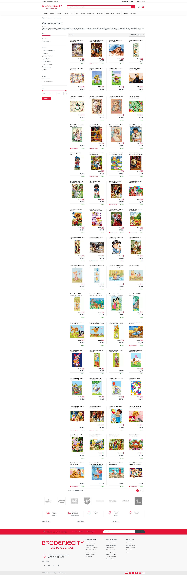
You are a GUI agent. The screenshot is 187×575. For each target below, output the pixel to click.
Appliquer (46, 98)
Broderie (52, 13)
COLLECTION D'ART (49, 50)
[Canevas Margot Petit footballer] (97, 191)
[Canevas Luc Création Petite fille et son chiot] (116, 106)
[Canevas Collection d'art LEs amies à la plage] (116, 472)
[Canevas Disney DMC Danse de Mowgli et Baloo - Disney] (97, 303)
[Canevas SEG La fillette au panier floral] (136, 247)
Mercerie (118, 13)
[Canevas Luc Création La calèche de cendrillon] (136, 444)
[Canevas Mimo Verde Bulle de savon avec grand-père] (97, 50)
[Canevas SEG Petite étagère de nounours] (77, 50)
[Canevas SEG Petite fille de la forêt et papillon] (77, 134)
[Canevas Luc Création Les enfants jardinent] (97, 444)
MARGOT (46, 58)
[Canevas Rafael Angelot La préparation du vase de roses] (77, 191)
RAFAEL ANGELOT (49, 64)
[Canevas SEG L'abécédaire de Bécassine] (77, 106)
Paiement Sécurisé (110, 558)
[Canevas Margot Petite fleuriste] (77, 163)
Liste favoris (129, 549)
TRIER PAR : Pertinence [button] (136, 34)
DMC (46, 53)
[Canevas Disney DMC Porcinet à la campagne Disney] (77, 275)
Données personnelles (111, 552)
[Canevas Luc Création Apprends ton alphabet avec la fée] (97, 219)
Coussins (83, 13)
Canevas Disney (48, 81)
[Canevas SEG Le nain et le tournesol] (77, 219)
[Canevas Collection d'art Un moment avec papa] (116, 78)
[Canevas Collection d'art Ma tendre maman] (97, 78)
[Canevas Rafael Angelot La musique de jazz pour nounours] (136, 163)
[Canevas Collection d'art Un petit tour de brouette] (77, 388)
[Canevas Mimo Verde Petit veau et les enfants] (116, 191)
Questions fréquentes (111, 545)
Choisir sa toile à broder (91, 549)
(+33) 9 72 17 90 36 (56, 557)
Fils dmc (66, 13)
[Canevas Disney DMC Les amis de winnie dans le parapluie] (116, 275)
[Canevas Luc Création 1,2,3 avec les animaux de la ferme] (116, 163)
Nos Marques (89, 556)
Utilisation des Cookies (111, 554)
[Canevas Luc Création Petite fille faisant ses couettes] (116, 134)
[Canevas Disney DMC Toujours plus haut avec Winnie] (97, 275)
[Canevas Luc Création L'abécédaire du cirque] (136, 106)
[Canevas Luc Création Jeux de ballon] (116, 416)
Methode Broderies (90, 545)
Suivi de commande (130, 545)
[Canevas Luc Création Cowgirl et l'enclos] (77, 247)
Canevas (45, 13)
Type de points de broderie (92, 547)
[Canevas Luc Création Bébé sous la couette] (116, 50)
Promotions (125, 13)
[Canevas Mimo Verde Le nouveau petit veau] (97, 416)
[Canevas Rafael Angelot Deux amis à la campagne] (97, 163)
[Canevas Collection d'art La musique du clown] (116, 360)
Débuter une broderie (90, 552)
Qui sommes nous (110, 547)
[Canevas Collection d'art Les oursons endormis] (77, 416)
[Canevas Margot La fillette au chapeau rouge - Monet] (116, 219)
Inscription (139, 531)
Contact (128, 552)
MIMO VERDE (47, 61)
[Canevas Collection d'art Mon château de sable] (77, 472)
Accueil (43, 17)
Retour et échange (110, 549)
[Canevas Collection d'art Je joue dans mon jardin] (136, 360)
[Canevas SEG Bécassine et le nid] (136, 50)
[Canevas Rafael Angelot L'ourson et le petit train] (97, 134)
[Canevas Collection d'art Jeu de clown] (97, 360)
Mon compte (129, 542)
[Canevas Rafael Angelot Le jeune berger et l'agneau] (136, 134)
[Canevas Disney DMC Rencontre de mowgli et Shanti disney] (116, 303)
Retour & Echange (130, 547)
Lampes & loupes (110, 13)
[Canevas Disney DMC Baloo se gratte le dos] (136, 303)
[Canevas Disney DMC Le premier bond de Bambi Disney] (97, 332)
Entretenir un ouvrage (91, 542)
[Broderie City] (52, 7)
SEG (45, 69)
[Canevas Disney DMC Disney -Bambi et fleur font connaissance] (77, 332)
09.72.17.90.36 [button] (141, 1)
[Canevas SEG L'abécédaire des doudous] (77, 78)
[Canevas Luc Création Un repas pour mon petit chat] (136, 416)
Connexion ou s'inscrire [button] (127, 1)
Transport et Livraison (111, 556)
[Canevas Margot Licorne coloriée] (136, 388)
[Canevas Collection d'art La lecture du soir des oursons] (136, 472)
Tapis (77, 13)
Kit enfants (59, 13)
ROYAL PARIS (47, 67)
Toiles (71, 13)
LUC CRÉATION (48, 56)
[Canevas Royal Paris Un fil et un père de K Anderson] (97, 247)
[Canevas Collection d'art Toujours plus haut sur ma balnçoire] (97, 388)
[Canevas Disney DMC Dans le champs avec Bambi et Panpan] (116, 332)
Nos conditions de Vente (111, 542)
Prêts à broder (90, 13)
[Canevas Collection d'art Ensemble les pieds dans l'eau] (97, 472)
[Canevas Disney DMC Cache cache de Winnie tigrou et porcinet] (77, 303)
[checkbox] (42, 41)
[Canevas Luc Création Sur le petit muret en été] (136, 191)
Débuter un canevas (90, 554)
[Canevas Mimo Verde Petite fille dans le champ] (136, 219)
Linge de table (100, 13)
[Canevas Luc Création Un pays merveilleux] (77, 444)
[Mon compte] (139, 6)
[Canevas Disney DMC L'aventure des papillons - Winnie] (136, 275)
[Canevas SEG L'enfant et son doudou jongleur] (97, 106)
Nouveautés (133, 13)
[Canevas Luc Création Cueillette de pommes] (116, 444)
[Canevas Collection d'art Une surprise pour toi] (116, 388)
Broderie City (53, 572)
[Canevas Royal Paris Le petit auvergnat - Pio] (116, 247)
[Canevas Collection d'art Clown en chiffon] (77, 360)
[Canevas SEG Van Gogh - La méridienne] (136, 332)
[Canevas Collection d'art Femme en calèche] (136, 78)
